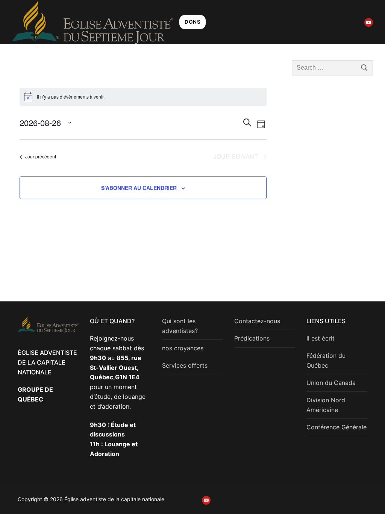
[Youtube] (368, 22)
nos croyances (182, 348)
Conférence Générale (336, 427)
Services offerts (185, 365)
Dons (192, 22)
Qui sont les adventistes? (180, 326)
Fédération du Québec (326, 360)
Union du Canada (331, 382)
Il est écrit (320, 338)
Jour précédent (40, 156)
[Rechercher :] (332, 68)
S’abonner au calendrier (139, 188)
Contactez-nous (257, 321)
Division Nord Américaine (325, 405)
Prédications (252, 338)
